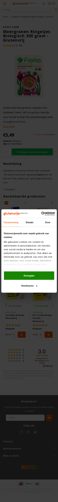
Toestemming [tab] (11, 222)
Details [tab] (29, 222)
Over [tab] (47, 222)
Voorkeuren (27, 285)
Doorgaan (29, 275)
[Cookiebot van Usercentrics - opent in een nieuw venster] (41, 214)
